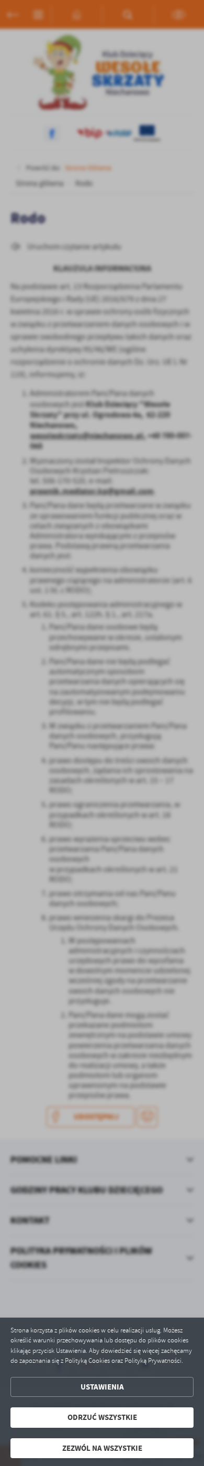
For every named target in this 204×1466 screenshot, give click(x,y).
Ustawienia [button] (102, 1387)
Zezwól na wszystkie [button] (102, 1448)
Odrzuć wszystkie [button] (102, 1417)
